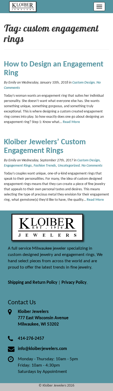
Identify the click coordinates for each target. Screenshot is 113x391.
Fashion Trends (45, 166)
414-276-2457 (31, 338)
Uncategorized (69, 166)
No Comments (91, 166)
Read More (71, 122)
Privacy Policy (73, 282)
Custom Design (83, 83)
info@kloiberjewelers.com (42, 349)
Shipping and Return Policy (32, 282)
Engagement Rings (18, 166)
